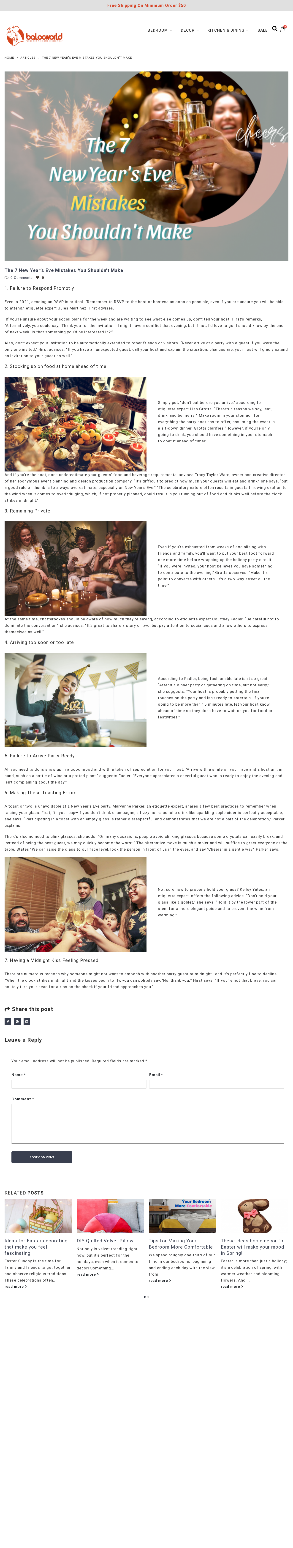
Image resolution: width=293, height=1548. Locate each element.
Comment (22, 1099)
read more (15, 1287)
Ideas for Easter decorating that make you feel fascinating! (36, 1247)
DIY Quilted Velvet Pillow (105, 1241)
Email (27, 1021)
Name (18, 1074)
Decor (188, 30)
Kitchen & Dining (226, 30)
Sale (263, 30)
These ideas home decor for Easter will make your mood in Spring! (253, 1247)
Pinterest (17, 1021)
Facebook (8, 1021)
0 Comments (22, 278)
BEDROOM (158, 30)
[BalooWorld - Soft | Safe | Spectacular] (34, 35)
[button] (144, 1297)
